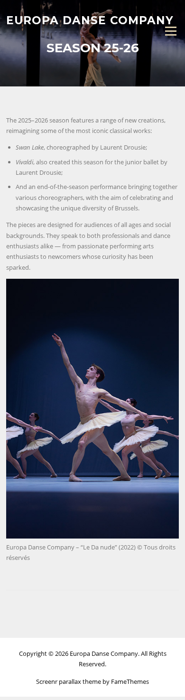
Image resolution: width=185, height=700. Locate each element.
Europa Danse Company (90, 20)
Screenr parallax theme (68, 681)
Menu (170, 31)
